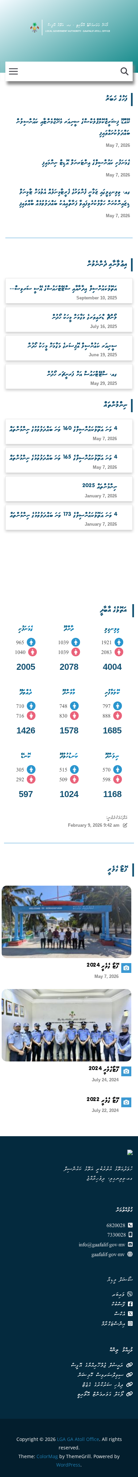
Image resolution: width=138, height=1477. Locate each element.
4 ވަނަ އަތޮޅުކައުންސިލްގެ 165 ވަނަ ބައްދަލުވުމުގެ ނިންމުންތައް (63, 458)
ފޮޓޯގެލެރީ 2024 (104, 1070)
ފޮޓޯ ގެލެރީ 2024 (103, 967)
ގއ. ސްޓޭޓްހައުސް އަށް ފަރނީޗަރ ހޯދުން (82, 374)
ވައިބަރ (119, 1295)
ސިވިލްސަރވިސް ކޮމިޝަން (102, 1376)
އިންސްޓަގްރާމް (114, 1324)
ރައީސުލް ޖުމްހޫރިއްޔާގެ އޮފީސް (98, 1366)
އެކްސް (121, 1315)
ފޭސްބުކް (119, 1305)
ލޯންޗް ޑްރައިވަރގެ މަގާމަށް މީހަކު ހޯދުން (84, 317)
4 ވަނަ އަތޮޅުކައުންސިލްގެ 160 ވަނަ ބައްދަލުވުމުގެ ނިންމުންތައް (63, 430)
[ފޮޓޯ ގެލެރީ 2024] (66, 922)
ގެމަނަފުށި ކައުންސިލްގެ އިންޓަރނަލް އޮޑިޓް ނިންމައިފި (86, 163)
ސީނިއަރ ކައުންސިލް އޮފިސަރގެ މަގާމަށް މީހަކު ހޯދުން (72, 346)
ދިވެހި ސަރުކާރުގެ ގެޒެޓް (104, 1385)
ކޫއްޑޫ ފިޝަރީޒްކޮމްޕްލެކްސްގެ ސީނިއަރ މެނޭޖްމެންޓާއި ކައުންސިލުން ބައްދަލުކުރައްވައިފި (73, 128)
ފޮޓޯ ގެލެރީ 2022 (103, 1101)
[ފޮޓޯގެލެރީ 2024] (66, 1025)
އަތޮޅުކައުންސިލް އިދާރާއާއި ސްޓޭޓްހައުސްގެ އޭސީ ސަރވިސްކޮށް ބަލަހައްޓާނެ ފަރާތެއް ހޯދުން (62, 290)
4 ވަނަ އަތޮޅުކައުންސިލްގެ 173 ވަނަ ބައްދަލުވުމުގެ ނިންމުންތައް (63, 516)
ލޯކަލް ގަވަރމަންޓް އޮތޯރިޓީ (101, 1395)
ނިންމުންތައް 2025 (99, 487)
